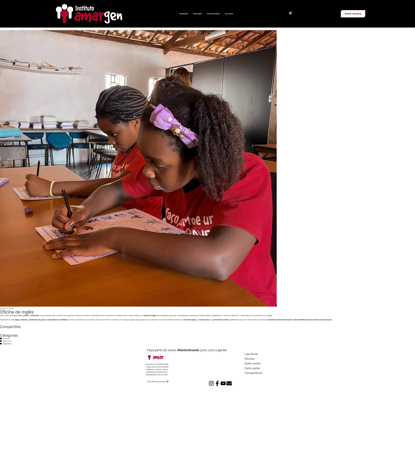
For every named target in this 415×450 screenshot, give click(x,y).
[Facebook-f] (217, 383)
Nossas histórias (213, 14)
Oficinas (249, 358)
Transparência (253, 373)
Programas (183, 14)
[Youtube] (223, 383)
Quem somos (197, 14)
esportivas (155, 434)
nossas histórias (159, 443)
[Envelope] (229, 383)
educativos (155, 424)
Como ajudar (252, 368)
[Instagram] (211, 383)
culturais (154, 429)
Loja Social (229, 14)
